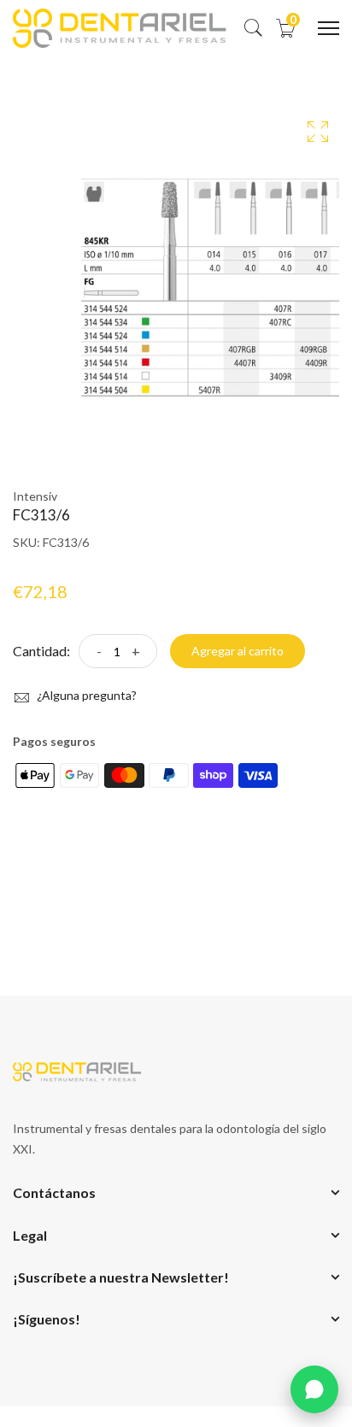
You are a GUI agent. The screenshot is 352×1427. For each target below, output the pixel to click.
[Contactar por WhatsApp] (314, 1389)
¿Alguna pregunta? (85, 695)
